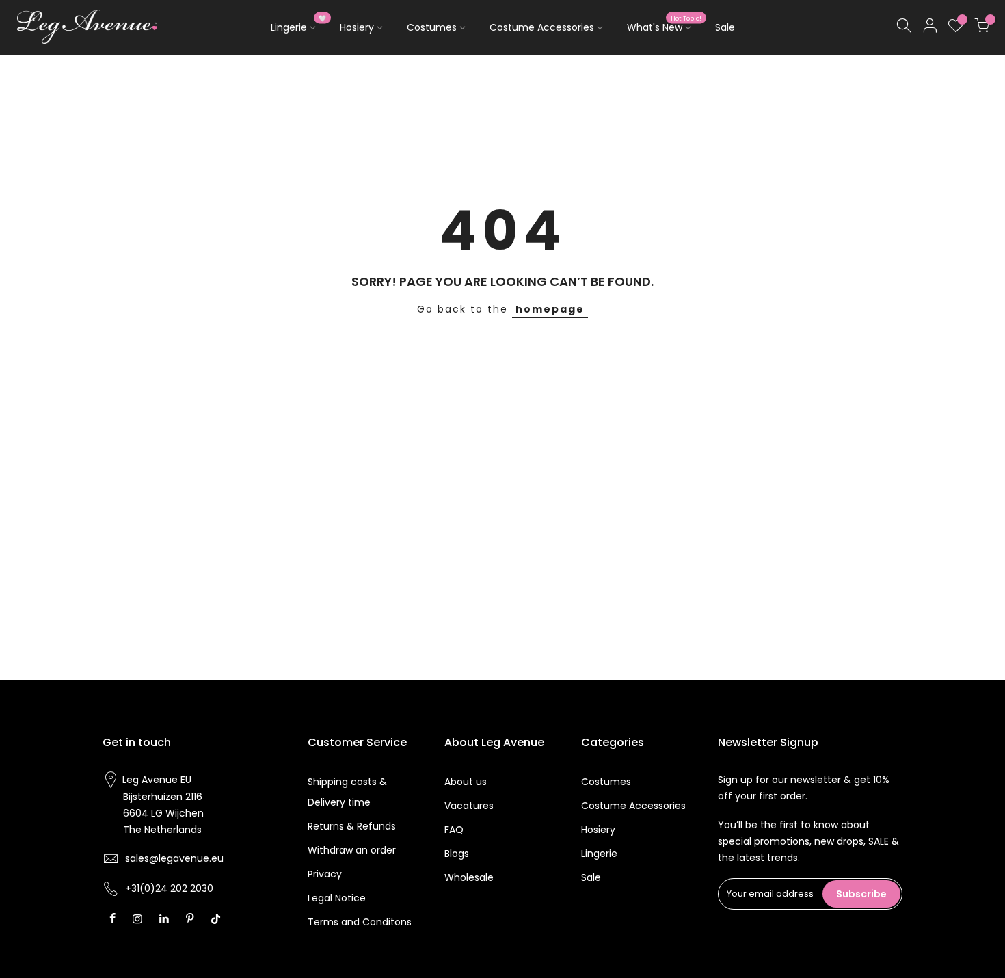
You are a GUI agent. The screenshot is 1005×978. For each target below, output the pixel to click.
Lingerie (299, 24)
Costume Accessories (542, 27)
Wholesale (469, 877)
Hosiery (357, 27)
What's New (664, 24)
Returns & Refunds (352, 826)
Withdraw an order (352, 850)
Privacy (325, 874)
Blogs (456, 853)
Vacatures (469, 805)
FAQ (454, 829)
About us (465, 782)
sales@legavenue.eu (174, 858)
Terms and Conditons (360, 922)
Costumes (432, 27)
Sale (725, 27)
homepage (550, 309)
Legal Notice (337, 898)
